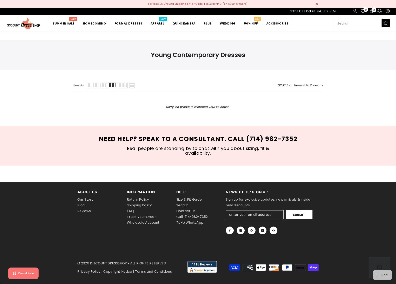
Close (317, 4)
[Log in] (355, 11)
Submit (299, 215)
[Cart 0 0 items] (371, 11)
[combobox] (358, 23)
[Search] (362, 23)
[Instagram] (241, 230)
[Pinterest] (252, 230)
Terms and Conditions (153, 271)
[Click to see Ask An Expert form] (379, 267)
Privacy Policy (88, 271)
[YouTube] (273, 230)
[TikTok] (262, 230)
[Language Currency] (388, 11)
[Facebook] (230, 230)
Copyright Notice (117, 271)
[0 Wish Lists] (363, 11)
